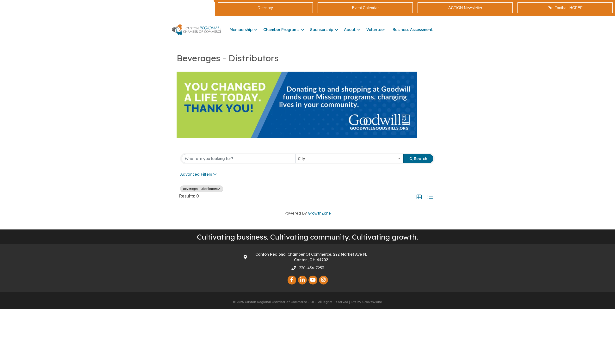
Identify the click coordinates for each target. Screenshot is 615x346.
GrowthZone (319, 213)
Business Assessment (413, 29)
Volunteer (375, 29)
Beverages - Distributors (200, 189)
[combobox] (350, 158)
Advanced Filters (196, 174)
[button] (419, 197)
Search (420, 158)
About (350, 29)
